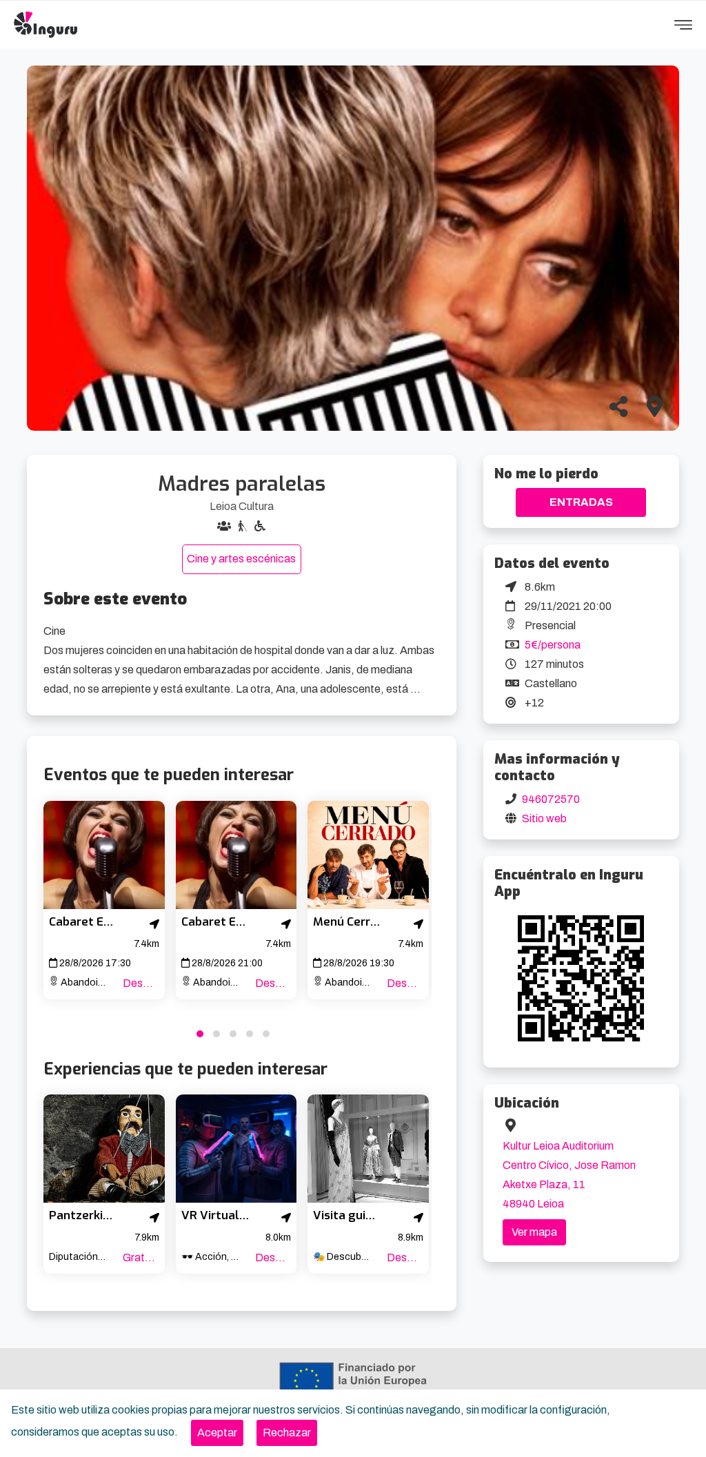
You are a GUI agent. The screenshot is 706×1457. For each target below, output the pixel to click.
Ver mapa (534, 1232)
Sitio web (544, 818)
